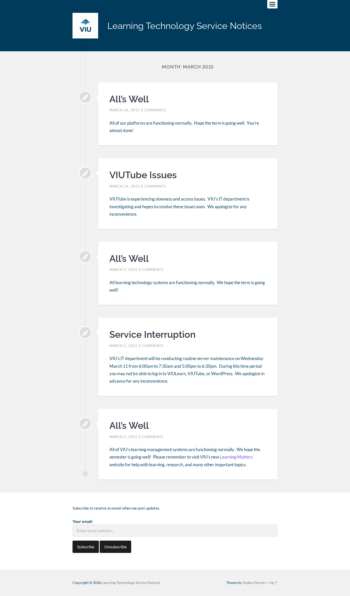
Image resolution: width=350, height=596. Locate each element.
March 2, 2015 (123, 437)
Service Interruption (152, 334)
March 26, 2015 (124, 110)
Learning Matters (236, 457)
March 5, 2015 (123, 346)
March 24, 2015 (124, 186)
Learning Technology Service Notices (184, 26)
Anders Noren (253, 583)
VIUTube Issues (143, 175)
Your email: (83, 521)
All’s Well (129, 99)
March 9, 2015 (123, 269)
